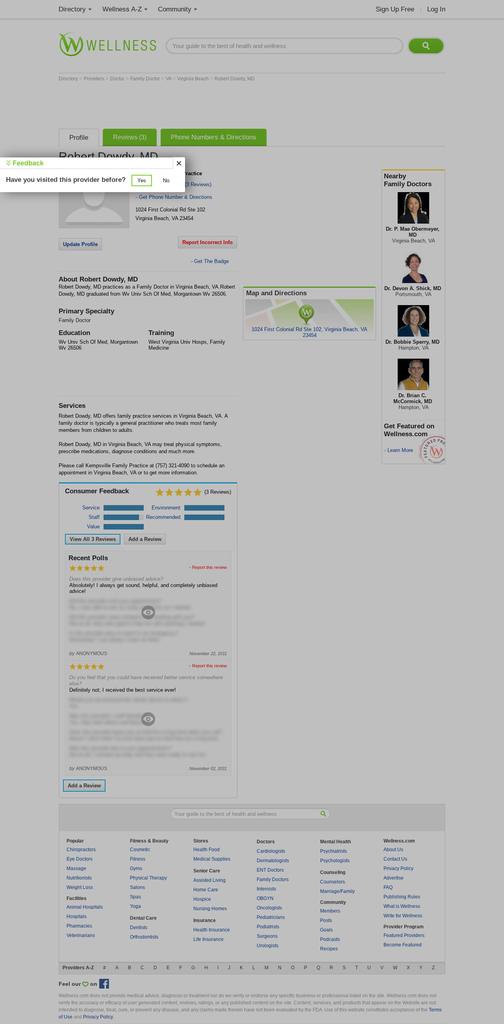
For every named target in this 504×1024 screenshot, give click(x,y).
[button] (142, 180)
